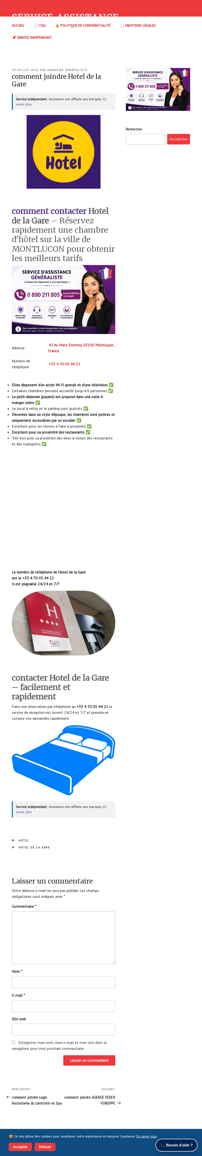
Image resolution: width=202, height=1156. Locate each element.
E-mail (18, 995)
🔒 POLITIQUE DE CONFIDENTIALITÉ (82, 25)
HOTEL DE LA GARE (34, 847)
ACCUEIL (18, 25)
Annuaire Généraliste (67, 70)
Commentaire (24, 906)
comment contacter (49, 211)
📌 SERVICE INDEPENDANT (32, 37)
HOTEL (24, 840)
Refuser (45, 1147)
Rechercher (134, 129)
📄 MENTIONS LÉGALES (138, 25)
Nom (17, 971)
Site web (19, 1018)
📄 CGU (40, 25)
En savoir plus (146, 1136)
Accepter (20, 1147)
